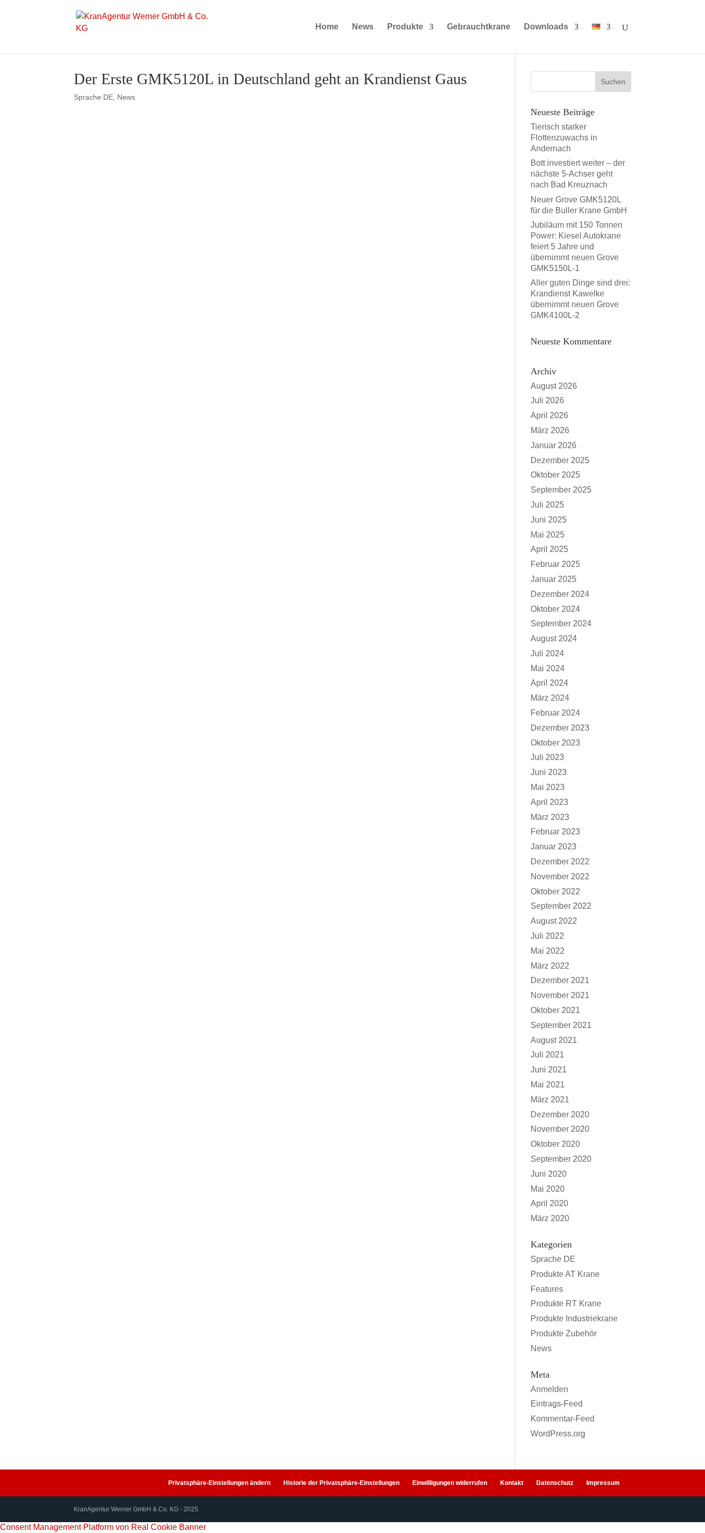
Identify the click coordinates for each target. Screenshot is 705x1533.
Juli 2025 (547, 504)
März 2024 (550, 697)
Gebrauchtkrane (478, 27)
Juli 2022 (547, 935)
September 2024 (561, 623)
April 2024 (549, 682)
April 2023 (549, 802)
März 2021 (550, 1099)
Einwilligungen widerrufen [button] (449, 1483)
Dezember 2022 (560, 861)
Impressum (603, 1483)
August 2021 (554, 1040)
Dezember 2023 (560, 727)
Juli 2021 (547, 1054)
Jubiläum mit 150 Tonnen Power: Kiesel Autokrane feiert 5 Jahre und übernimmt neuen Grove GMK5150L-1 (576, 246)
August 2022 (554, 920)
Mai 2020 (548, 1188)
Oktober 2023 (555, 742)
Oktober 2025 (555, 474)
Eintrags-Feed (557, 1403)
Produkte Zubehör (564, 1333)
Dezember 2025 (560, 460)
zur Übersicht (161, 382)
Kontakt (511, 1483)
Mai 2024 (548, 668)
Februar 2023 (555, 831)
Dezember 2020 (560, 1114)
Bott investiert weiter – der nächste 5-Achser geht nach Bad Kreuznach (578, 174)
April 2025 (549, 549)
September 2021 (561, 1025)
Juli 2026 (547, 400)
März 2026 (550, 430)
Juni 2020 (549, 1173)
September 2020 (561, 1159)
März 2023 (550, 817)
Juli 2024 (547, 653)
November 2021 (560, 995)
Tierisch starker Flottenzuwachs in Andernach (564, 137)
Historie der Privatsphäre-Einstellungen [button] (341, 1483)
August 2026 (554, 386)
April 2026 (549, 415)
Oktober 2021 (555, 1010)
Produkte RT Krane (566, 1303)
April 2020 (549, 1203)
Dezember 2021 (560, 980)
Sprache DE (93, 97)
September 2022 (561, 906)
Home (327, 27)
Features (547, 1289)
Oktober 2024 (555, 609)
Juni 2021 (549, 1069)
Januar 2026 (553, 445)
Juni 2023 (549, 772)
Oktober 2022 (555, 891)
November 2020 (560, 1129)
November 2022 (560, 876)
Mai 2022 (548, 950)
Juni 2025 (549, 519)
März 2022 (550, 965)
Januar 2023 (553, 846)
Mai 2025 (548, 534)
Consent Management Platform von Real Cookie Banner (103, 1527)
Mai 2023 (548, 787)
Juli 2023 (547, 757)
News (363, 27)
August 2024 (554, 638)
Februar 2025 (555, 564)
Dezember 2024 (560, 594)
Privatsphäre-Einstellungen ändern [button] (219, 1483)
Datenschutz (554, 1483)
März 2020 (550, 1218)
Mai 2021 (548, 1084)
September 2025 (561, 489)
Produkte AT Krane (565, 1274)
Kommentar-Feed (563, 1418)
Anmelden (549, 1389)
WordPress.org (558, 1433)
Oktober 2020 (555, 1144)
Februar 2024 (555, 712)
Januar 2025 (553, 579)
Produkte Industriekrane (574, 1318)
